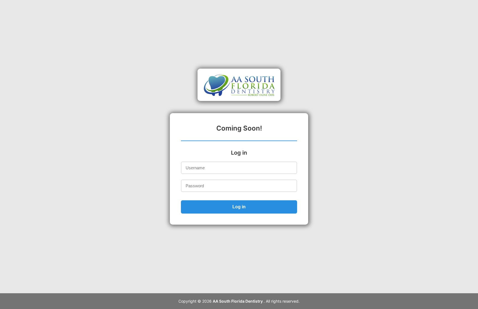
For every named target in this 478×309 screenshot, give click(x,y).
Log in (239, 206)
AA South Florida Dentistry (238, 301)
